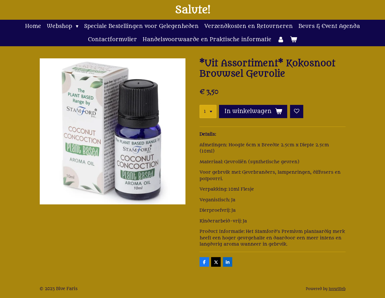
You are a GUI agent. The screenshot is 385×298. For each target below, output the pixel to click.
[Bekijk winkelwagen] (293, 39)
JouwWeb (337, 289)
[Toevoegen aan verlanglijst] (296, 111)
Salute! (192, 10)
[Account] (280, 39)
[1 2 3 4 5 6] (208, 111)
